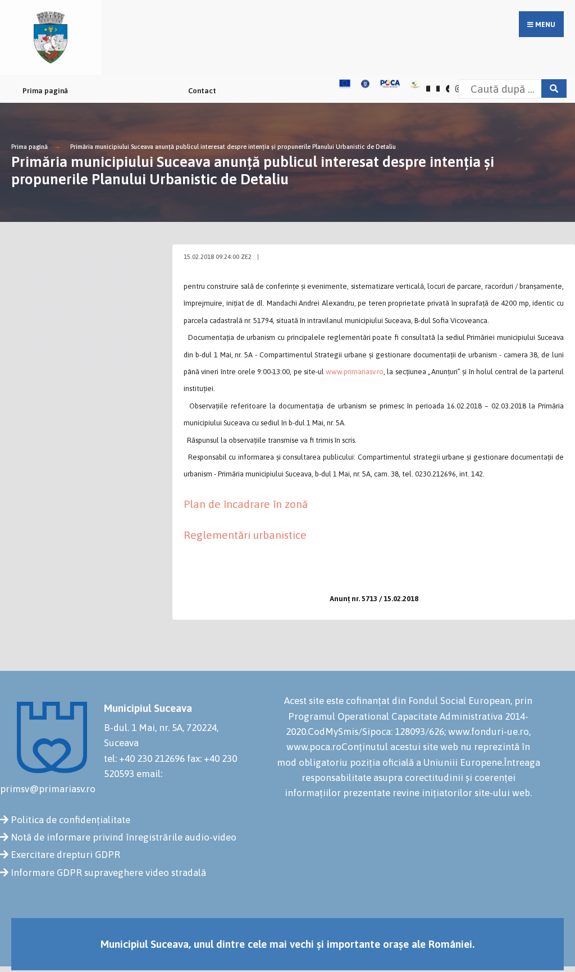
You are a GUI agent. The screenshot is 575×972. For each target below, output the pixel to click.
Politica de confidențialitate (70, 819)
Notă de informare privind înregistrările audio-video (123, 837)
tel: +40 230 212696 (144, 758)
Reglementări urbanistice (245, 535)
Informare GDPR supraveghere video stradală (108, 872)
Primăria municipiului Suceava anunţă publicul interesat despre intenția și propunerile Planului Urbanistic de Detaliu (233, 146)
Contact (202, 91)
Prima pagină (45, 91)
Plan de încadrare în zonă (246, 504)
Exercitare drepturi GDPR (65, 854)
